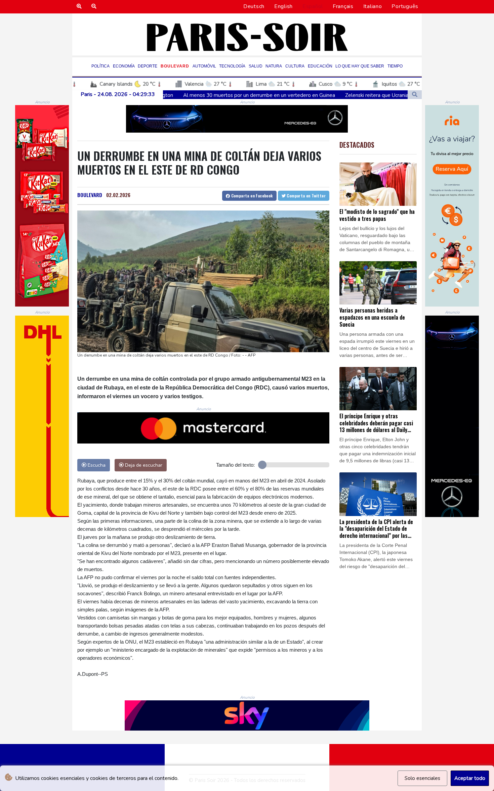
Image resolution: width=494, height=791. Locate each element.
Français (343, 6)
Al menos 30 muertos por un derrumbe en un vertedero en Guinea (205, 95)
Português (405, 6)
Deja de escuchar (143, 465)
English (283, 6)
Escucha (96, 465)
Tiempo (395, 66)
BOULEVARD (89, 194)
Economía (124, 66)
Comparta (251, 195)
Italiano (372, 6)
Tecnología (232, 66)
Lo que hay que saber (359, 66)
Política (100, 66)
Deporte (147, 66)
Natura (273, 66)
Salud (255, 66)
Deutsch (253, 6)
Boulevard (175, 66)
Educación (320, 66)
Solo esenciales (422, 778)
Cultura (294, 66)
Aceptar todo (469, 778)
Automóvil (204, 66)
